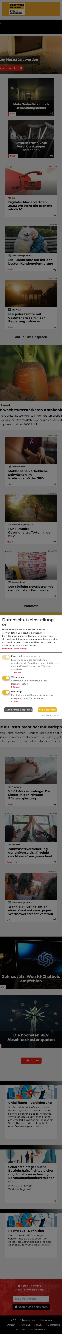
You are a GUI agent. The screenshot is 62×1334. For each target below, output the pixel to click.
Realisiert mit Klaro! (50, 715)
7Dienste (16, 672)
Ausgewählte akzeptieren (18, 709)
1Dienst (15, 687)
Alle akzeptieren (47, 709)
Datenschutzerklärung (14, 648)
